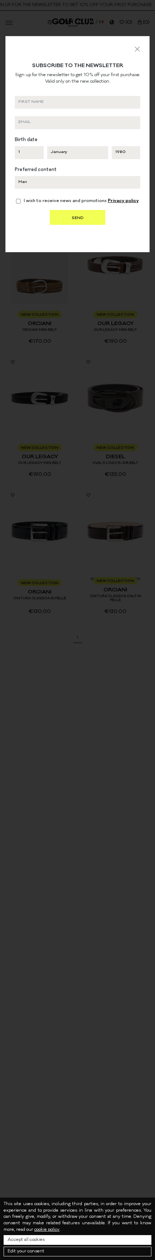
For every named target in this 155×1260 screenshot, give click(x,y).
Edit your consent (26, 1251)
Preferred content (36, 170)
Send (77, 218)
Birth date (26, 140)
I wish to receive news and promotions (81, 201)
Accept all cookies (26, 1240)
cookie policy (46, 1229)
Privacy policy (123, 201)
